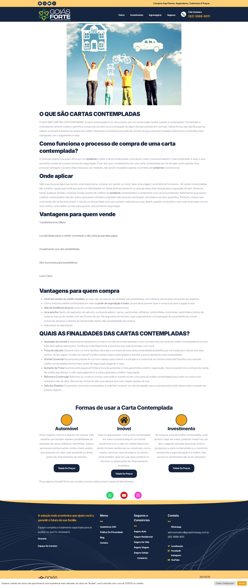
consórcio (91, 158)
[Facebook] (40, 3)
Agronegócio (155, 15)
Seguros (171, 15)
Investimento (136, 15)
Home (121, 15)
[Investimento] (181, 420)
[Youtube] (49, 3)
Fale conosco (195, 12)
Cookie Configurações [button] (225, 583)
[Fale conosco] (183, 14)
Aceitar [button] (242, 583)
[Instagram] (45, 3)
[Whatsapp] (54, 3)
